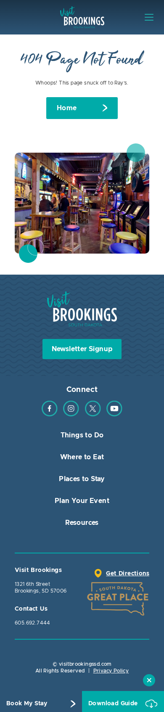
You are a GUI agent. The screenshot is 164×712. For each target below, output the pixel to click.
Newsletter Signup (82, 349)
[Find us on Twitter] (93, 414)
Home (67, 108)
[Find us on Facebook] (50, 414)
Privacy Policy (111, 670)
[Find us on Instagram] (71, 414)
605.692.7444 (32, 622)
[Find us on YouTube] (114, 414)
